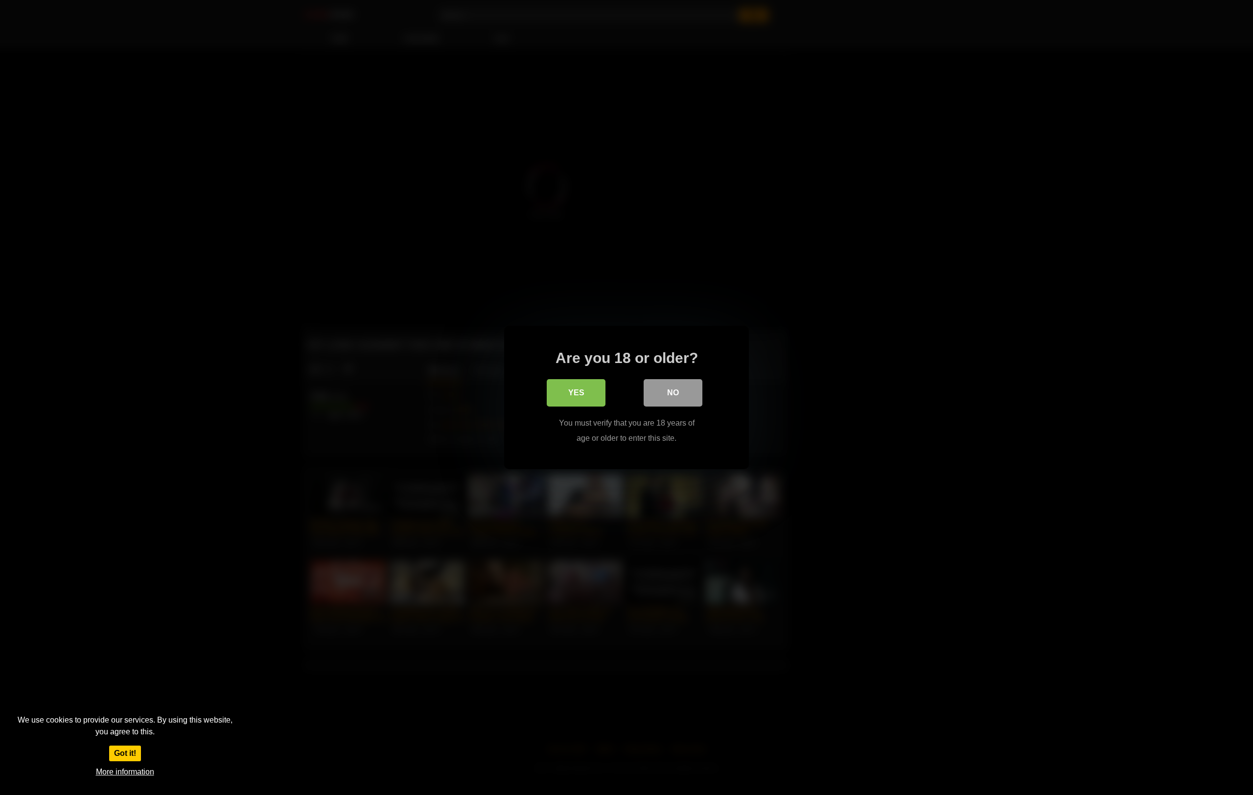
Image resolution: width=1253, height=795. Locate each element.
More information (125, 772)
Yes (576, 392)
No (673, 392)
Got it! (125, 753)
